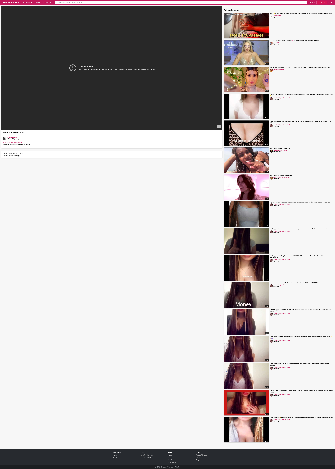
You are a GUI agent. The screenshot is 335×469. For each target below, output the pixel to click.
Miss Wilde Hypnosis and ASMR (281, 98)
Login (115, 460)
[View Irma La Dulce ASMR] (271, 70)
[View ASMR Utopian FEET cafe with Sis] (271, 178)
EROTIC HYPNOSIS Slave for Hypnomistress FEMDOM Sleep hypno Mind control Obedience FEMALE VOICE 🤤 (302, 95)
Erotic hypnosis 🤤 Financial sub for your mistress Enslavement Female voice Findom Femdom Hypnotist (301, 417)
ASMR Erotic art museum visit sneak (281, 175)
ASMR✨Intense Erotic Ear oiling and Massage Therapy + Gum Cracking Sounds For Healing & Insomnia (301, 13)
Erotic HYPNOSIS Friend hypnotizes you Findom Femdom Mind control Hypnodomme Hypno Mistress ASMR (300, 121)
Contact (170, 457)
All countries (145, 460)
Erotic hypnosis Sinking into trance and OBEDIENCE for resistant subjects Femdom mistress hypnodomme (297, 256)
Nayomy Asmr (277, 15)
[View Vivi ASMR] (271, 43)
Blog (197, 460)
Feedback (171, 460)
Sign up (115, 457)
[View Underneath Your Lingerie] (271, 151)
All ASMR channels (147, 455)
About (170, 455)
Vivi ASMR (276, 42)
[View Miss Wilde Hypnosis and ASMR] (271, 98)
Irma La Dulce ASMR (278, 69)
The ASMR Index (167, 467)
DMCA (198, 457)
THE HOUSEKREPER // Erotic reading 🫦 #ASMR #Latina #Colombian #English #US (294, 40)
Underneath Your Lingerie (280, 150)
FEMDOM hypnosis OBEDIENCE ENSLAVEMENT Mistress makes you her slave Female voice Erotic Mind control (300, 310)
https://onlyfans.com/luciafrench (14, 142)
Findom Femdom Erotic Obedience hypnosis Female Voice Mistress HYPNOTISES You (295, 283)
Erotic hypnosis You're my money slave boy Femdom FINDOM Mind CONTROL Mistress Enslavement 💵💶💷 (301, 337)
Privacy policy (172, 462)
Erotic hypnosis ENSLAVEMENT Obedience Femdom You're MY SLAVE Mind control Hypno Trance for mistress (300, 364)
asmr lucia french (12, 137)
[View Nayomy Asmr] (271, 16)
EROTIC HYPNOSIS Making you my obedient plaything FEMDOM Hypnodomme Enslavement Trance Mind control (301, 391)
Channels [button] (27, 2)
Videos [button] (37, 2)
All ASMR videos (146, 457)
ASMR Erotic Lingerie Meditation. (280, 148)
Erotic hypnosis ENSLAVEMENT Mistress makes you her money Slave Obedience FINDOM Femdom (299, 229)
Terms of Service (201, 455)
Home (115, 455)
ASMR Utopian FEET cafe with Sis (281, 177)
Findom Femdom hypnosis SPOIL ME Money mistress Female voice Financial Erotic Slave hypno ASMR (300, 202)
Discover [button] (48, 2)
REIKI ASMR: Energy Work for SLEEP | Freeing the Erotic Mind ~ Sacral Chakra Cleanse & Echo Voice (300, 67)
